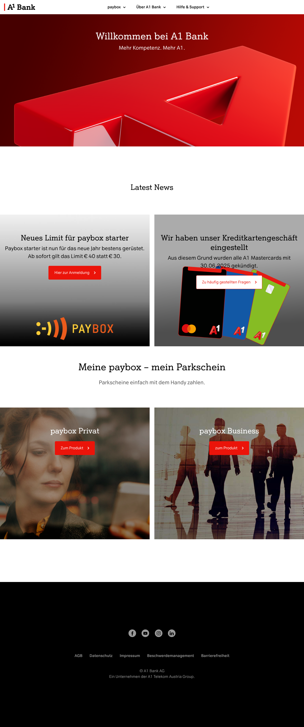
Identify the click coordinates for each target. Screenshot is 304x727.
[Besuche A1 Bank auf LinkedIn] (171, 634)
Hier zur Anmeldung (71, 272)
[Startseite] (19, 11)
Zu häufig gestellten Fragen (226, 282)
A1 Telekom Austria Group (171, 676)
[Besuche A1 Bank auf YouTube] (145, 634)
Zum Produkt (72, 448)
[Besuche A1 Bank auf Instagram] (158, 634)
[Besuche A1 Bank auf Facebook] (132, 634)
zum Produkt (226, 448)
